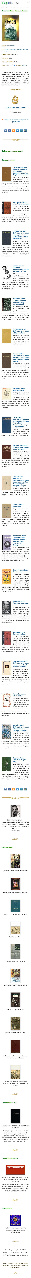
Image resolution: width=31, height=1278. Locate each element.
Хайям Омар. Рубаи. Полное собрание (15, 892)
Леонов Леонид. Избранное (19, 505)
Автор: (4, 45)
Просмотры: (5, 58)
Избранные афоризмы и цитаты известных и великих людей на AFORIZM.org (15, 1230)
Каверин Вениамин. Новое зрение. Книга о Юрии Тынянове (21, 447)
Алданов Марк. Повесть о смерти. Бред (19, 760)
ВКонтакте (24, 1252)
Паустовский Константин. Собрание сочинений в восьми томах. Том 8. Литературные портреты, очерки (21, 481)
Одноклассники (14, 1255)
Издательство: (6, 54)
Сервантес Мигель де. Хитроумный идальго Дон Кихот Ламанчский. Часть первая (15, 1083)
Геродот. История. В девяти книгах (15, 914)
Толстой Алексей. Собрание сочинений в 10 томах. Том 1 (21, 331)
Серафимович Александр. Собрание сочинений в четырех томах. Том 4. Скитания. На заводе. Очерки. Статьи (21, 422)
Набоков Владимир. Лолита (15, 1009)
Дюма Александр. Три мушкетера (15, 1033)
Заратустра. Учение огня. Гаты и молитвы (21, 203)
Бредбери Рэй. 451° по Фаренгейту (15, 985)
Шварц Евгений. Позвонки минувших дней (21, 603)
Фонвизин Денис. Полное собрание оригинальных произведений (19, 301)
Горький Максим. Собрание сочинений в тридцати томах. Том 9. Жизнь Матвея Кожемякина (21, 235)
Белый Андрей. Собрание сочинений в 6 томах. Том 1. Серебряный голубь (21, 728)
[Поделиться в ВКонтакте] (5, 130)
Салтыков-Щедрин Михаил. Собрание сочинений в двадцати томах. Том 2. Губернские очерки (21, 171)
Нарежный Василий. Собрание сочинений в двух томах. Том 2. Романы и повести (21, 664)
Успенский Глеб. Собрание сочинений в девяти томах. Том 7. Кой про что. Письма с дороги (21, 357)
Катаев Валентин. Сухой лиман (19, 695)
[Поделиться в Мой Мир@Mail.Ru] (25, 130)
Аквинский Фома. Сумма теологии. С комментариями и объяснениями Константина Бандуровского (20, 540)
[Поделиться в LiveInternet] (21, 130)
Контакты (25, 1255)
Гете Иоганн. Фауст (15, 937)
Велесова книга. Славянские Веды (19, 633)
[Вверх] (15, 1273)
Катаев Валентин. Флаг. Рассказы (19, 389)
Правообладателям (15, 112)
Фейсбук (6, 1255)
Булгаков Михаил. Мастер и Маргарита (15, 870)
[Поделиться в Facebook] (9, 130)
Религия (26, 49)
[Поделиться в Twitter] (17, 130)
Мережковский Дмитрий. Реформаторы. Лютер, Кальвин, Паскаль (21, 268)
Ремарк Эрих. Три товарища (15, 961)
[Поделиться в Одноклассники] (13, 130)
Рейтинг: (4, 62)
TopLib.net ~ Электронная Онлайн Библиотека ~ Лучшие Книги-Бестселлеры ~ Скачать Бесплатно (15, 1265)
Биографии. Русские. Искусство (11, 51)
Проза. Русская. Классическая (13, 49)
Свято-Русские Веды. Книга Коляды (20, 571)
